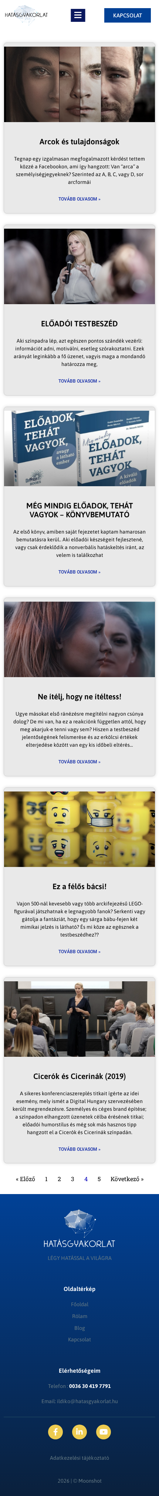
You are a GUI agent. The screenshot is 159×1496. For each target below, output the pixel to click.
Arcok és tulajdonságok (79, 141)
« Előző (25, 1179)
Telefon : (79, 1386)
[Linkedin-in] (79, 1432)
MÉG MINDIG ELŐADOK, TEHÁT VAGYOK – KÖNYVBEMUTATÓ (79, 510)
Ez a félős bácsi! (79, 886)
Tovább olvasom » (79, 199)
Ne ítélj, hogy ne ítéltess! (79, 696)
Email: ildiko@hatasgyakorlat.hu (79, 1401)
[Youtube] (103, 1432)
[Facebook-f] (55, 1432)
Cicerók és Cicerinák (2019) (79, 1076)
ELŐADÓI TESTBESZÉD (79, 323)
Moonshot (90, 1481)
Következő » (127, 1179)
